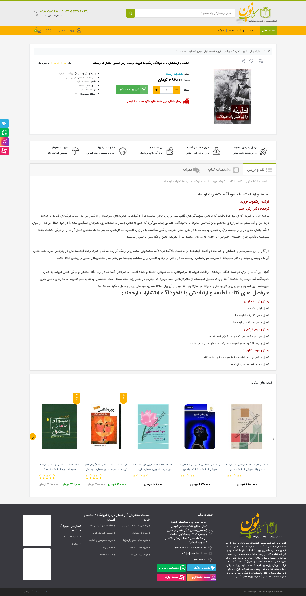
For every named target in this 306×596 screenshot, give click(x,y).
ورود (72, 30)
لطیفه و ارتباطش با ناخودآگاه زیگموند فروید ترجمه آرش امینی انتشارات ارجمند (220, 51)
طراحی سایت (42, 592)
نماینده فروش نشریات (101, 526)
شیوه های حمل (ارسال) (135, 540)
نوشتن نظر (44, 63)
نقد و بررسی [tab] (256, 170)
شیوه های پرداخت (138, 547)
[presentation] (33, 436)
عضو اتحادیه (106, 555)
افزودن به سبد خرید (128, 89)
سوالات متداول (140, 533)
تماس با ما (107, 547)
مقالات (74, 544)
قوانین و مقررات (139, 555)
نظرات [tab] (187, 170)
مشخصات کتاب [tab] (220, 170)
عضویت (61, 30)
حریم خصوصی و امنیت (101, 540)
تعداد (187, 90)
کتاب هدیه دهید (69, 537)
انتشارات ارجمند (174, 74)
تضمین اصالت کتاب (102, 533)
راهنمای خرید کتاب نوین (135, 526)
